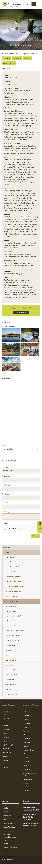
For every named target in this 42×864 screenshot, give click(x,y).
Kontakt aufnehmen (21, 312)
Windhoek (8, 689)
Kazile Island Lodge (12, 601)
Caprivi (7, 552)
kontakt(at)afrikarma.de (31, 823)
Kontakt (5, 808)
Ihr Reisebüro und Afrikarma (8, 842)
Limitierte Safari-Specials (7, 713)
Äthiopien (26, 769)
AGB (4, 819)
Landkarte (27, 58)
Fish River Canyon (11, 660)
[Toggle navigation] (38, 4)
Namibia (7, 547)
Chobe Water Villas (12, 572)
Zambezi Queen (11, 645)
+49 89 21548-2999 (29, 825)
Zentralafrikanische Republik (29, 774)
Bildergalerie (17, 58)
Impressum (6, 812)
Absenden (35, 536)
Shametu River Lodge (13, 635)
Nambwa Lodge (11, 611)
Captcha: (5, 523)
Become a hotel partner (10, 847)
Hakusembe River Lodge (14, 581)
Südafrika (5, 737)
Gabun (25, 765)
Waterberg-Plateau (11, 684)
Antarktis (5, 768)
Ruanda (5, 760)
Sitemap (5, 851)
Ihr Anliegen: (7, 512)
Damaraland (9, 650)
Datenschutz (6, 815)
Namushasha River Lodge (14, 616)
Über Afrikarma (7, 823)
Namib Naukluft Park (11, 675)
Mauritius (26, 746)
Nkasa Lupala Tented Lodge (15, 630)
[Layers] (37, 449)
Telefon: (5, 494)
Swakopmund (9, 679)
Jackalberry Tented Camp (14, 591)
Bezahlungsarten (8, 831)
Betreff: (5, 467)
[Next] (34, 29)
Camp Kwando (10, 557)
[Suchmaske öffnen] (34, 4)
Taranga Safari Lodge (12, 640)
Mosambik (5, 749)
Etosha (7, 655)
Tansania (5, 722)
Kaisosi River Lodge (12, 596)
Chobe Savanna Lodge (13, 567)
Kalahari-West (9, 665)
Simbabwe (5, 729)
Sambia (5, 733)
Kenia (4, 741)
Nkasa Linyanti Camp (12, 626)
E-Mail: (5, 503)
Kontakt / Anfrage (9, 63)
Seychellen (27, 742)
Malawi (4, 756)
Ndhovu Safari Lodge (12, 621)
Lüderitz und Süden (11, 670)
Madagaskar (6, 752)
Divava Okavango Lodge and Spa (16, 577)
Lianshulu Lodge (11, 606)
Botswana (5, 718)
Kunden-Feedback (8, 827)
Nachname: (6, 485)
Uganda (5, 764)
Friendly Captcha (30, 531)
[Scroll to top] (37, 859)
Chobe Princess (11, 562)
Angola (25, 783)
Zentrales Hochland (11, 694)
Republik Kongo (7, 745)
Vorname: (6, 476)
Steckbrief (6, 58)
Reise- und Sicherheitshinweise (9, 836)
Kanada (26, 787)
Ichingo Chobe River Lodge (14, 586)
